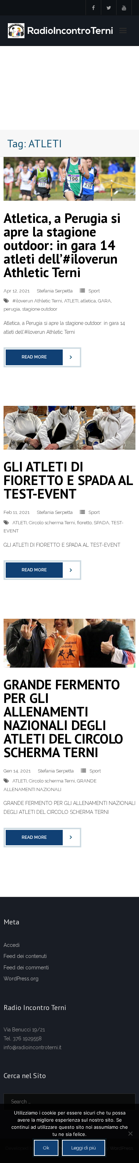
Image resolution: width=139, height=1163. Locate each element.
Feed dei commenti (26, 967)
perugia (12, 309)
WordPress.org (21, 978)
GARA (104, 300)
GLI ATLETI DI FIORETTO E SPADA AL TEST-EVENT (68, 480)
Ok (46, 1148)
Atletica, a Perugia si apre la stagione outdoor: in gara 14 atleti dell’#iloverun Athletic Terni (62, 245)
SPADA (101, 522)
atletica (88, 300)
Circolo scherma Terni (52, 522)
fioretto (84, 522)
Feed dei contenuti (25, 956)
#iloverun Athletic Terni (37, 300)
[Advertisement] (69, 88)
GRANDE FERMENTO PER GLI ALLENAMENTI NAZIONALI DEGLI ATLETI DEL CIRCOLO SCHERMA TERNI (63, 718)
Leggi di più (83, 1148)
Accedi (12, 945)
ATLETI (71, 300)
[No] (130, 1133)
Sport (94, 291)
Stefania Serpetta (55, 291)
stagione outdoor (39, 309)
